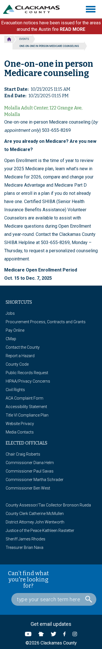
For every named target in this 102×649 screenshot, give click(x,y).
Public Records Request (27, 372)
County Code (17, 364)
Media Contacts (20, 432)
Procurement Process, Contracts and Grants (46, 322)
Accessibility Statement (26, 406)
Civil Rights (15, 389)
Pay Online (15, 330)
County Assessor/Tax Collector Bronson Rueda (48, 505)
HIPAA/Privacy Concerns (28, 381)
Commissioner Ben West (28, 488)
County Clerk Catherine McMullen (35, 513)
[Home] (33, 9)
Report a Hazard (20, 355)
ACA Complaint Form (24, 398)
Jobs (10, 313)
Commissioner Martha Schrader (34, 479)
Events (24, 39)
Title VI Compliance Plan (27, 415)
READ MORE (72, 29)
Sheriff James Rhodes (25, 539)
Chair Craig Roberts (23, 454)
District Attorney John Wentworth (35, 522)
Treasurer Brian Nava (24, 547)
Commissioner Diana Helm (30, 462)
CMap (11, 339)
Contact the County (23, 347)
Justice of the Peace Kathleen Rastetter (40, 530)
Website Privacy (20, 423)
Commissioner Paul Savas (30, 471)
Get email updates (51, 624)
